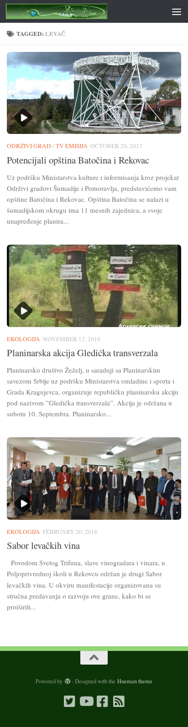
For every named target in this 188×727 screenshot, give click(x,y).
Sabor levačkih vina (43, 545)
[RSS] (118, 701)
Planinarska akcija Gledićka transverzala (82, 352)
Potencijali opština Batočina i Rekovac (78, 160)
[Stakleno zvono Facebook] (102, 701)
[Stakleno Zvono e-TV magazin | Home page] (73, 11)
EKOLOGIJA (23, 339)
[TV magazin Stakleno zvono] (85, 701)
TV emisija (72, 146)
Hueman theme (134, 681)
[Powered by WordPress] (67, 681)
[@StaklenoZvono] (69, 701)
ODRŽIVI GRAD (29, 146)
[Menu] (176, 11)
